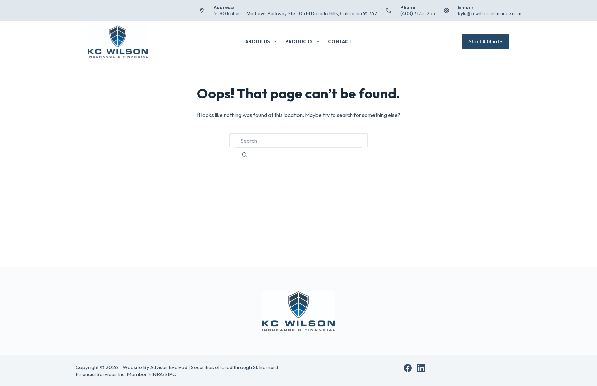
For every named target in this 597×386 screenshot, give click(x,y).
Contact (340, 41)
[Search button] (244, 154)
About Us (257, 41)
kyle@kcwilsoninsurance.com (489, 13)
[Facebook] (408, 368)
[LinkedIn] (421, 368)
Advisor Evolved (168, 367)
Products (299, 41)
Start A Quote (485, 41)
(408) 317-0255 (417, 13)
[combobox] (298, 141)
